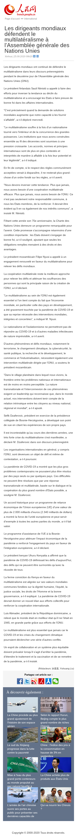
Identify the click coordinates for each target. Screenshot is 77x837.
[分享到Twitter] (27, 681)
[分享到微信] (55, 681)
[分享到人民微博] (41, 681)
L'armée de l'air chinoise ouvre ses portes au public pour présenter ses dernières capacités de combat (22, 812)
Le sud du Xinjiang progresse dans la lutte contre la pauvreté (20, 749)
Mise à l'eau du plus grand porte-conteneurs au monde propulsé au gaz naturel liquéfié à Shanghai (21, 782)
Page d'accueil (12, 18)
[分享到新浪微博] (34, 681)
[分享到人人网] (48, 681)
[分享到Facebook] (20, 681)
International (30, 18)
